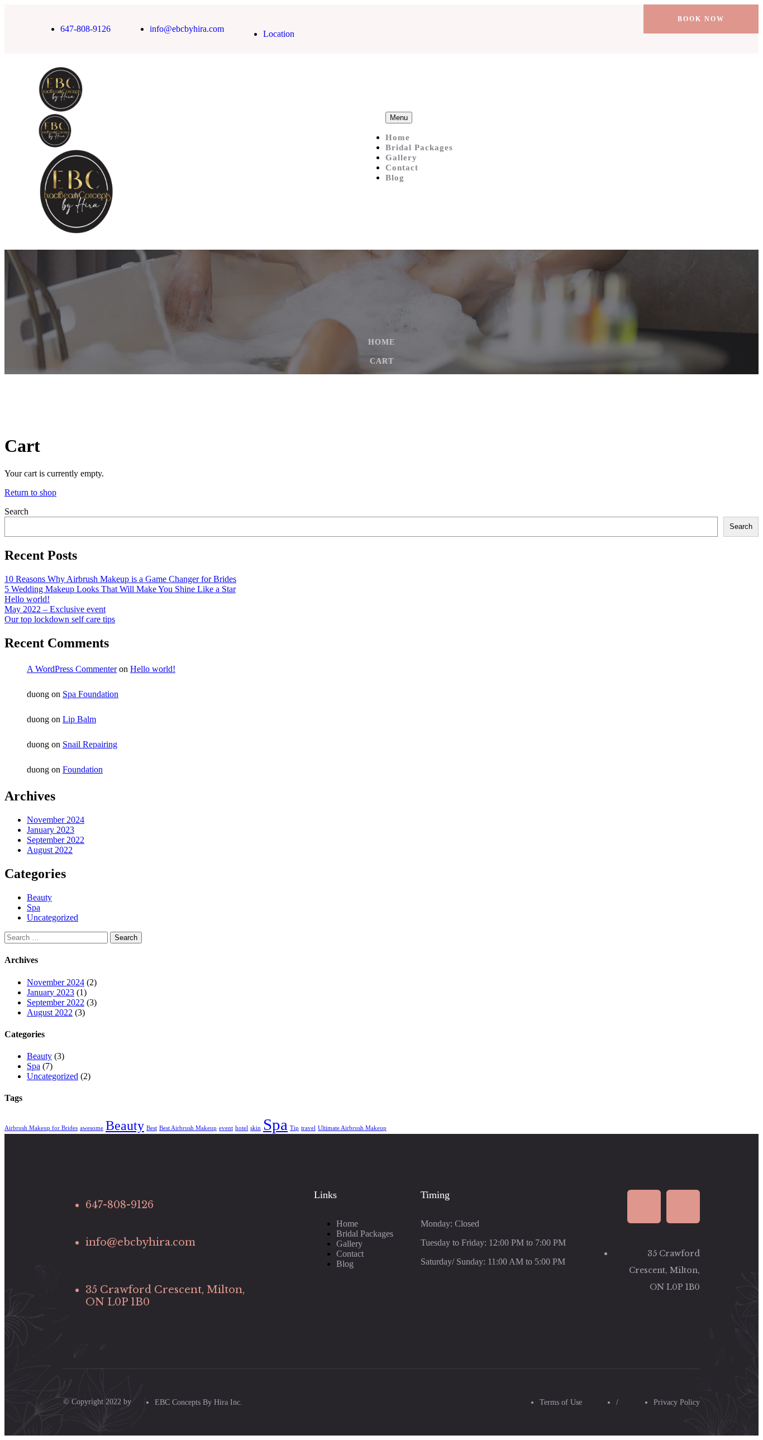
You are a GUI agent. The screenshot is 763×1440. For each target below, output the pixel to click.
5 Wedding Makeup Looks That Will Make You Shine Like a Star (120, 589)
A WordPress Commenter (72, 669)
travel (308, 1128)
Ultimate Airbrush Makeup (352, 1128)
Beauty (39, 897)
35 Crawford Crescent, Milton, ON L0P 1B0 (664, 1270)
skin (255, 1128)
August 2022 (50, 850)
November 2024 (55, 819)
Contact (401, 167)
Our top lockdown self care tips (59, 619)
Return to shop (30, 492)
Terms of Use (561, 1402)
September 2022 (55, 840)
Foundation (83, 769)
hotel (241, 1128)
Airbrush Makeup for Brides (41, 1128)
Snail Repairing (90, 744)
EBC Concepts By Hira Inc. (198, 1402)
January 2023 (50, 830)
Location (278, 34)
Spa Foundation (90, 694)
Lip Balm (79, 719)
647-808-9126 (85, 29)
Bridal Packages (419, 147)
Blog (394, 177)
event (226, 1128)
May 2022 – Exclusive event (55, 609)
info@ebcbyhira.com (187, 29)
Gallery (401, 157)
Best (151, 1128)
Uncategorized (52, 917)
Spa (33, 907)
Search (16, 511)
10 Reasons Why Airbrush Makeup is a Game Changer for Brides (120, 579)
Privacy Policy (677, 1402)
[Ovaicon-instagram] (613, 19)
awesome (91, 1128)
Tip (294, 1128)
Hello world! (27, 599)
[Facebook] (595, 19)
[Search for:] (57, 937)
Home (397, 137)
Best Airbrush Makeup (188, 1128)
